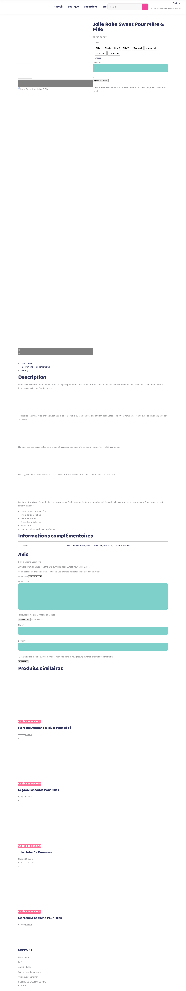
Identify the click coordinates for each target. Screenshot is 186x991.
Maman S (118, 545)
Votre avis (23, 581)
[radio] (99, 48)
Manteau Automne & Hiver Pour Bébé (44, 728)
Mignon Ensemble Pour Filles (38, 790)
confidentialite (24, 967)
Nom (21, 625)
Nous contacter (25, 957)
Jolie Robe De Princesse (35, 852)
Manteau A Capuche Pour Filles (40, 918)
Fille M (76, 545)
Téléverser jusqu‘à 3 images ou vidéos (37, 614)
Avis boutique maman (28, 976)
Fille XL (89, 545)
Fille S (82, 545)
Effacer (97, 57)
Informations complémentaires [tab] (35, 366)
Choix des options (29, 721)
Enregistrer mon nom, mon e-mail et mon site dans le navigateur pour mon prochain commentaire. (67, 656)
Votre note (23, 576)
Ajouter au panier (100, 80)
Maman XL (128, 545)
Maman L (98, 545)
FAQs (20, 962)
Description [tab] (26, 363)
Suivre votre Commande (29, 971)
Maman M (107, 545)
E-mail (21, 640)
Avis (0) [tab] (24, 370)
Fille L (69, 545)
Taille (96, 42)
